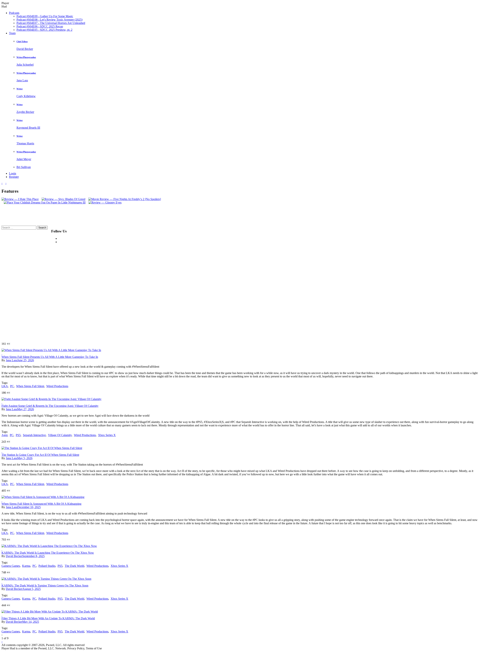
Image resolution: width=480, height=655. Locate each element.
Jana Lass (11, 360)
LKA (5, 386)
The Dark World (74, 565)
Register (14, 176)
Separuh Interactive (34, 435)
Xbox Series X (107, 435)
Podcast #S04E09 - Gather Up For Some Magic (44, 16)
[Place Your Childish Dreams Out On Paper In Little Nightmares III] (44, 202)
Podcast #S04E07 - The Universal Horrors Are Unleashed (50, 23)
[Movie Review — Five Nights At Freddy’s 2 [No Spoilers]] (123, 199)
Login (12, 173)
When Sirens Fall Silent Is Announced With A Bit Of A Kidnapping (41, 503)
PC (12, 386)
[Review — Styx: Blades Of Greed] (62, 199)
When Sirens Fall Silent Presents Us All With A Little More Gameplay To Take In (50, 356)
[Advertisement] (166, 282)
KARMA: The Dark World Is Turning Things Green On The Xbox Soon (45, 585)
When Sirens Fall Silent (30, 386)
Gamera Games (11, 565)
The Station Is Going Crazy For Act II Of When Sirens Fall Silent (40, 454)
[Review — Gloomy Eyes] (104, 202)
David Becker (14, 556)
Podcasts (14, 12)
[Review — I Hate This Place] (20, 199)
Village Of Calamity (60, 435)
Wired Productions (57, 386)
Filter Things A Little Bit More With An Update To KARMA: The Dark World (48, 618)
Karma (26, 565)
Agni (5, 435)
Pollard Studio (46, 565)
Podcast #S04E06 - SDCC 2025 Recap (39, 26)
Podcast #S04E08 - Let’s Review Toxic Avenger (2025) (49, 19)
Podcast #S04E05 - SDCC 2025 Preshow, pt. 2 (44, 29)
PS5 (18, 435)
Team (12, 33)
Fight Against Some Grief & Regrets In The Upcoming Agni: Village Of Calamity (50, 405)
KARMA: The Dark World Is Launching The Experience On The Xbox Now (48, 552)
